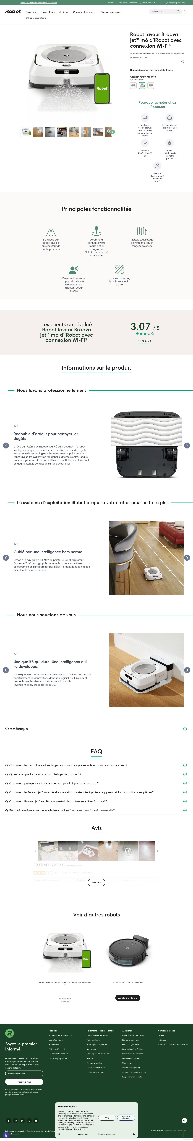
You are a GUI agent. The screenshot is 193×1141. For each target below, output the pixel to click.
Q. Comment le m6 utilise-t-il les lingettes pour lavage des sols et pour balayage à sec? (66, 765)
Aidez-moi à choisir (57, 1049)
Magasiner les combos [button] (84, 12)
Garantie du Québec (131, 1058)
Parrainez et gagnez (95, 1072)
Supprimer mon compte (132, 1077)
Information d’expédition (132, 1049)
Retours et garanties (130, 1044)
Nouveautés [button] (31, 12)
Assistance (112, 2)
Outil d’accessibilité (52, 1131)
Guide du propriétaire (58, 1058)
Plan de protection (94, 1063)
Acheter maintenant (127, 998)
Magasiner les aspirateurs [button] (55, 12)
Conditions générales (35, 1131)
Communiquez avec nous (133, 1035)
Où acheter (127, 1063)
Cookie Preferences (12, 1134)
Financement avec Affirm (97, 1035)
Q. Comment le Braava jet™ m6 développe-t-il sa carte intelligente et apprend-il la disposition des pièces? (79, 792)
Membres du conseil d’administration (173, 1044)
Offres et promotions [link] (36, 18)
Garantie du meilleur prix (132, 1054)
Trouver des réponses (131, 1067)
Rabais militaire (93, 1040)
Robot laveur (54, 1044)
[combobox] (165, 11)
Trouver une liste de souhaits (134, 1072)
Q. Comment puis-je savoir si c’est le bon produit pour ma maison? (51, 783)
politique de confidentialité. (15, 1095)
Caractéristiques (16, 729)
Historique (162, 1040)
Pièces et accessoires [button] (110, 12)
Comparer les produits (58, 1054)
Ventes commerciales (96, 1067)
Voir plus (96, 882)
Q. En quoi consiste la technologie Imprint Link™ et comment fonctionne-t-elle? (60, 810)
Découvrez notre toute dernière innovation (38, 2)
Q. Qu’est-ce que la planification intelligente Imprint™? (43, 774)
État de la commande (128, 2)
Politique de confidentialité (15, 1131)
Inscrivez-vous (24, 1081)
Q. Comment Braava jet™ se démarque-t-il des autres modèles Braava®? (56, 801)
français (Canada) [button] (177, 3)
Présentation (163, 1035)
